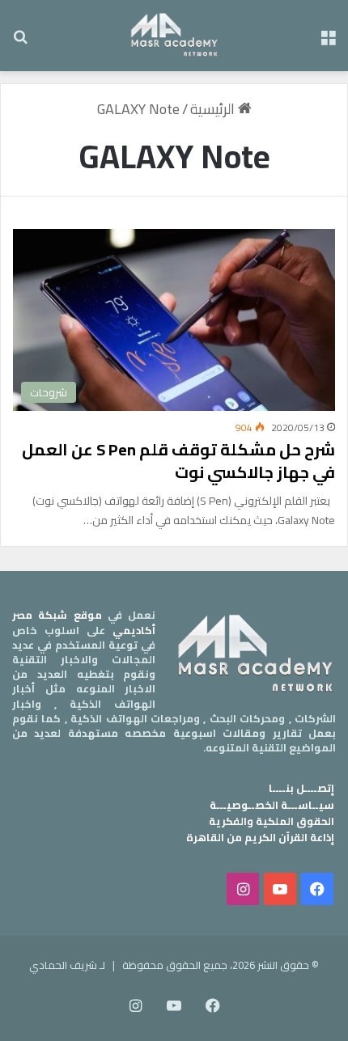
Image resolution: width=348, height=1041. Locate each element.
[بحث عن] (20, 41)
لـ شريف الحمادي (67, 965)
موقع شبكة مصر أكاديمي (83, 622)
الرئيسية (214, 108)
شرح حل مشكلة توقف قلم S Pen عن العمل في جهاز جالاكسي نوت (178, 460)
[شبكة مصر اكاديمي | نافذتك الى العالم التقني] (174, 35)
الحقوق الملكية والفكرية (271, 821)
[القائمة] (328, 41)
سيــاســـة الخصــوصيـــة (272, 805)
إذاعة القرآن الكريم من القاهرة (260, 837)
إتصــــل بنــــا (301, 788)
